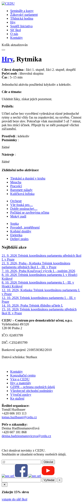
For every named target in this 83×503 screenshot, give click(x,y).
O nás (14, 34)
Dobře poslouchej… (23, 208)
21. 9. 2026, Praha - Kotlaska (22, 263)
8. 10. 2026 (10, 275)
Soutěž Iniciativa (21, 26)
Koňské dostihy (20, 231)
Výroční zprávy (20, 394)
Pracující (16, 186)
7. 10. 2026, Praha (14, 271)
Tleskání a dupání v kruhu (27, 178)
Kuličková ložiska (22, 194)
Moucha (15, 182)
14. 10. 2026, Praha (15, 305)
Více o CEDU (20, 379)
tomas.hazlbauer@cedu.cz (19, 417)
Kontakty (16, 37)
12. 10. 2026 (11, 298)
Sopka (14, 223)
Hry (13, 22)
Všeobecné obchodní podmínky (31, 391)
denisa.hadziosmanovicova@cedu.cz (26, 436)
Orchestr (16, 201)
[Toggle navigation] (3, 50)
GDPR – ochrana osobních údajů (32, 387)
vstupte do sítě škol (14, 499)
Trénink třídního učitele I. (46, 305)
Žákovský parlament (24, 14)
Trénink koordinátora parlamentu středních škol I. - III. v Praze (36, 265)
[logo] (8, 3)
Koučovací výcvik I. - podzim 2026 (51, 271)
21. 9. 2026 (10, 255)
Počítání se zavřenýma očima (29, 212)
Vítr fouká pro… (21, 205)
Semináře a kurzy (22, 11)
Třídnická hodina (21, 18)
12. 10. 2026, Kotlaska (17, 290)
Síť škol (15, 30)
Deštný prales (19, 239)
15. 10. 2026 (11, 309)
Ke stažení (17, 398)
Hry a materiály (20, 383)
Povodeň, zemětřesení (25, 227)
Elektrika (16, 235)
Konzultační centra (23, 375)
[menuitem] (45, 11)
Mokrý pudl (18, 216)
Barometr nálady (21, 190)
